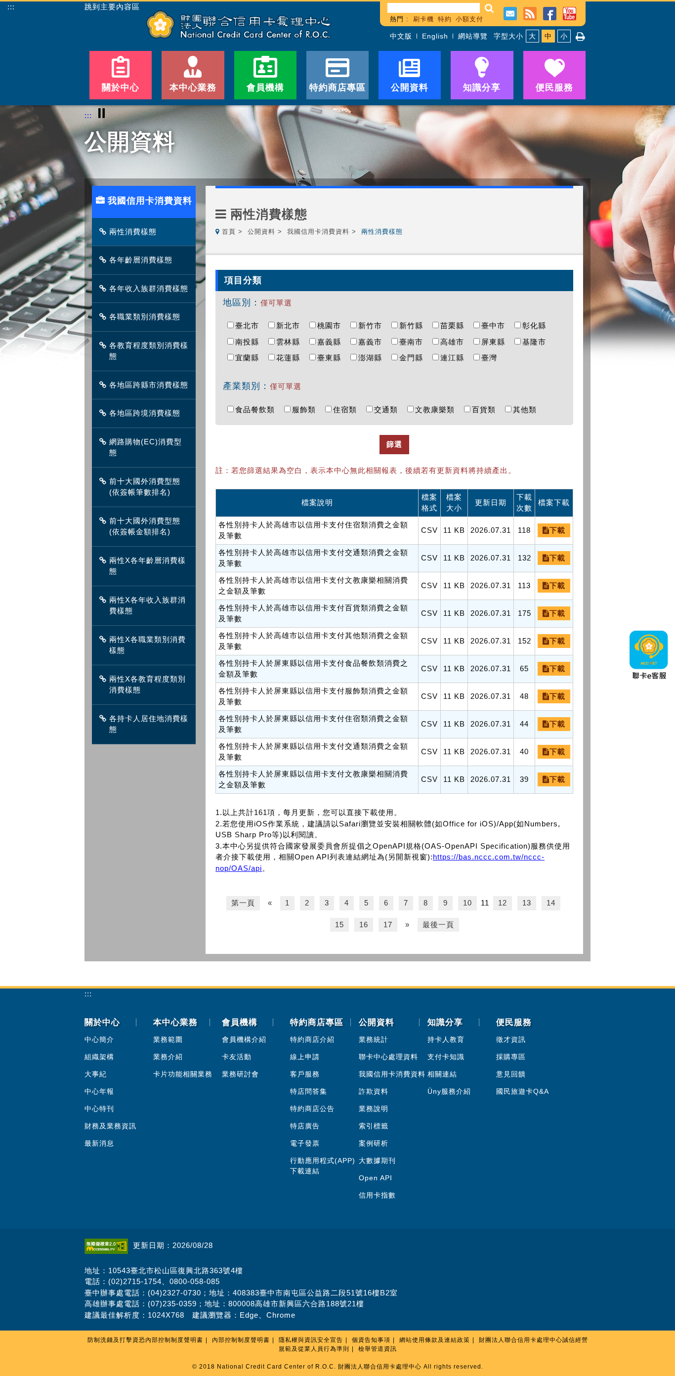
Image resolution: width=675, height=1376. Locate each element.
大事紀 (95, 1074)
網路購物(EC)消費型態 (145, 447)
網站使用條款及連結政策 (434, 1339)
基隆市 (536, 342)
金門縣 (413, 357)
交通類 (388, 409)
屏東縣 (495, 342)
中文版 (401, 36)
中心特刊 (99, 1109)
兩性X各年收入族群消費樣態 (147, 605)
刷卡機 (423, 19)
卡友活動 (237, 1057)
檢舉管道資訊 (377, 1348)
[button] (489, 8)
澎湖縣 (372, 357)
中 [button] (548, 36)
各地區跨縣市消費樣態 (148, 385)
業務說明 (373, 1109)
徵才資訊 (511, 1039)
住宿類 (347, 409)
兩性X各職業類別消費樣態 (147, 645)
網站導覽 (473, 36)
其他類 (527, 409)
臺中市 (495, 325)
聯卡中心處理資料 (388, 1057)
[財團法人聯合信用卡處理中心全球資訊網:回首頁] (239, 24)
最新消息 (99, 1143)
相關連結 (442, 1074)
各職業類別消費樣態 (144, 316)
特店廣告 (305, 1126)
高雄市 (454, 342)
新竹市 (372, 325)
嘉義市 (372, 342)
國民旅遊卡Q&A (522, 1091)
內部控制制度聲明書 (241, 1339)
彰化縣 (536, 325)
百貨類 (486, 409)
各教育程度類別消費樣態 (148, 351)
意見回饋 (511, 1074)
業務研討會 (240, 1074)
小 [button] (564, 36)
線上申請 (305, 1057)
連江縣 (454, 357)
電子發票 (305, 1143)
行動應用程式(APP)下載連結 (322, 1166)
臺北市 (249, 325)
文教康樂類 (437, 409)
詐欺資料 (373, 1091)
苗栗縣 (454, 325)
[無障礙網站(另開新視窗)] (108, 1245)
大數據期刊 (377, 1160)
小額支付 (469, 19)
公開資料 (261, 231)
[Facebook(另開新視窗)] (549, 12)
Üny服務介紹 (449, 1091)
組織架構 (99, 1057)
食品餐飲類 (257, 409)
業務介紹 (168, 1057)
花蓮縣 (290, 357)
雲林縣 (290, 342)
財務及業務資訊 (110, 1126)
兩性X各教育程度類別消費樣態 (147, 684)
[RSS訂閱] (530, 12)
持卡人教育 (445, 1039)
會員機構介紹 (244, 1039)
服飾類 (306, 409)
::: (11, 6)
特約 (445, 19)
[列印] (580, 36)
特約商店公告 (312, 1109)
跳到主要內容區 (112, 7)
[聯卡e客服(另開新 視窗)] (649, 682)
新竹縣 (413, 325)
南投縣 (249, 342)
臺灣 (491, 357)
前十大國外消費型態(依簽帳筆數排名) (144, 487)
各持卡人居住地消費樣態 (148, 724)
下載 (557, 530)
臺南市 (413, 342)
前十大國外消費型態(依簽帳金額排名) (144, 526)
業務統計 (373, 1039)
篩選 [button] (394, 444)
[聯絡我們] (510, 12)
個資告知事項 (371, 1339)
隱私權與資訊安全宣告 (311, 1339)
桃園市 (331, 325)
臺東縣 (331, 357)
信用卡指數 (377, 1195)
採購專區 (511, 1057)
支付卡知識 (445, 1057)
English (435, 36)
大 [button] (532, 36)
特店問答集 (308, 1091)
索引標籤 (373, 1126)
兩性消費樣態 (133, 231)
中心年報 (99, 1091)
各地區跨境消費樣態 (144, 413)
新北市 (290, 325)
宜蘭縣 (249, 357)
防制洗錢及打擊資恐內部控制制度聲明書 (145, 1339)
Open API (375, 1178)
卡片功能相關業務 (182, 1074)
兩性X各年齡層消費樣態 (147, 566)
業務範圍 (168, 1039)
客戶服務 (305, 1074)
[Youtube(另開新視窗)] (569, 12)
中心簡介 (99, 1039)
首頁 (229, 231)
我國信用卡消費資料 (318, 231)
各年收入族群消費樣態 (148, 288)
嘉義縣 (331, 342)
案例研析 (373, 1143)
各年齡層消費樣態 (140, 260)
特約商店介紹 (312, 1039)
